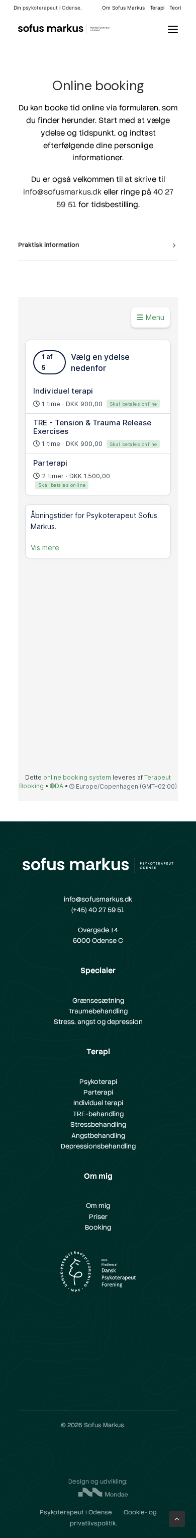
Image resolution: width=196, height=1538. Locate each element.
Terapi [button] (157, 8)
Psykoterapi (98, 1081)
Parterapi (98, 1092)
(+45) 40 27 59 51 (98, 910)
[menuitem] (123, 7)
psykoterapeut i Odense (51, 8)
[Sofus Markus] (64, 29)
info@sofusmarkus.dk (62, 192)
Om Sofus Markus (123, 8)
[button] (173, 29)
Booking (98, 1227)
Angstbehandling (98, 1135)
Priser (98, 1216)
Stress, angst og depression (98, 1021)
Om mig (98, 1205)
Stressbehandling (98, 1124)
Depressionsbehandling (98, 1146)
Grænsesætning (98, 1000)
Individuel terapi (98, 1103)
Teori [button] (175, 8)
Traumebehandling (98, 1011)
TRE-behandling (98, 1114)
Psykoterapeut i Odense (76, 1512)
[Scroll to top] (177, 1518)
